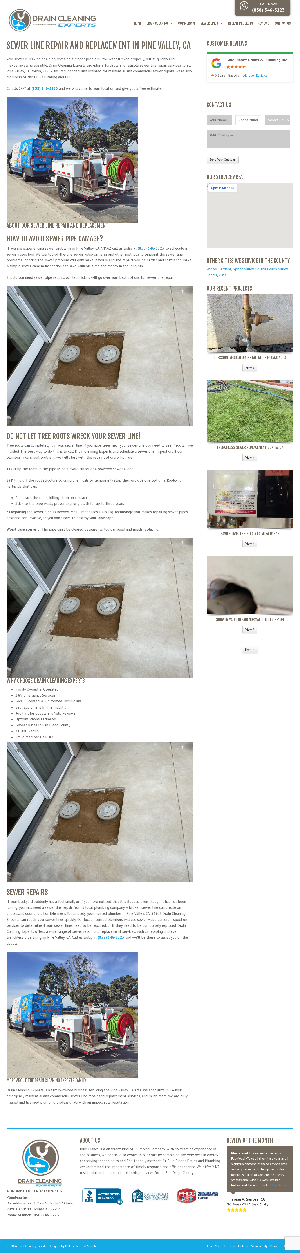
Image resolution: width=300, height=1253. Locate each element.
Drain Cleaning (157, 23)
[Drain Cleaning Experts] (52, 20)
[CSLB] (150, 1196)
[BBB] (102, 1196)
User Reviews (254, 75)
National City (259, 1246)
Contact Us (282, 23)
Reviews (263, 23)
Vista (222, 275)
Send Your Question (223, 160)
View (249, 368)
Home (138, 23)
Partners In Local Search (80, 1246)
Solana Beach (266, 269)
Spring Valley (243, 269)
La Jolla (243, 1246)
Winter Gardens (219, 269)
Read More (278, 1185)
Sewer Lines (209, 23)
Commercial (187, 23)
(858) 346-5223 (44, 88)
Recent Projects (240, 23)
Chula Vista (214, 1246)
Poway (274, 1246)
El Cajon (229, 1246)
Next (248, 650)
